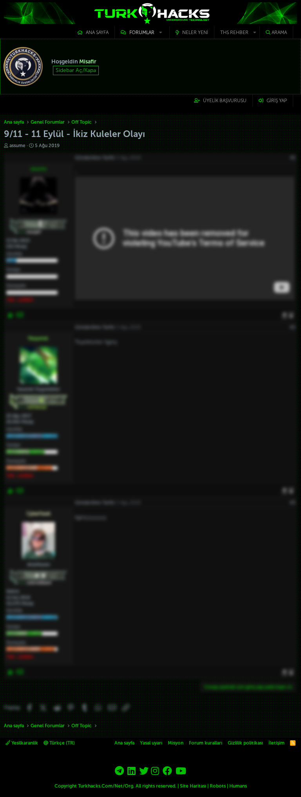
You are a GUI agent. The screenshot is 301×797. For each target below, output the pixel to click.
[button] (142, 32)
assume (17, 145)
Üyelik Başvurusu (225, 100)
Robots (218, 786)
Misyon (175, 743)
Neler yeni (195, 32)
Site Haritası (193, 786)
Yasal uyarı (151, 743)
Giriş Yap (277, 100)
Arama (279, 32)
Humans (238, 786)
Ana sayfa (97, 32)
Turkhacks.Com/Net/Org (105, 786)
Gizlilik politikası (245, 743)
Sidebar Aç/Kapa (76, 70)
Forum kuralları (205, 743)
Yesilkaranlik (24, 743)
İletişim (276, 743)
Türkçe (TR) (61, 743)
